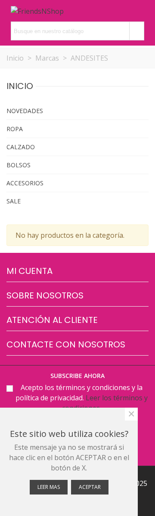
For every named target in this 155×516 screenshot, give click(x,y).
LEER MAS (48, 487)
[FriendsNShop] (37, 10)
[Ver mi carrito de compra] (124, 11)
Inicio (19, 86)
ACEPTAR (90, 487)
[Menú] (140, 11)
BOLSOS (18, 165)
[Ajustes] (76, 11)
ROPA (14, 129)
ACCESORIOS (24, 183)
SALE (13, 201)
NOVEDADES (24, 111)
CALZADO (20, 147)
